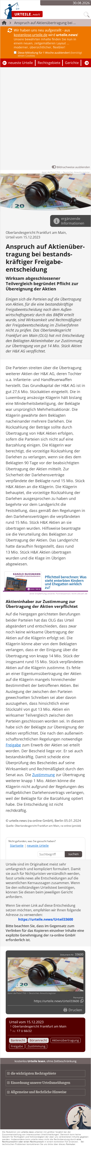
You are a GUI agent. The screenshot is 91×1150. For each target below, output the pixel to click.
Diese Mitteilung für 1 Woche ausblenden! (50, 54)
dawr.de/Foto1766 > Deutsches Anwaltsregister (66, 172)
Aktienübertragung (65, 1040)
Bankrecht (18, 1040)
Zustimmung (37, 1046)
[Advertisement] (45, 117)
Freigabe (17, 1046)
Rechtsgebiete (49, 62)
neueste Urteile (20, 62)
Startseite (16, 846)
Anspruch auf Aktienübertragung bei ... (45, 22)
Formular (70, 1144)
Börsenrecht (38, 1040)
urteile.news (27, 1131)
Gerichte (72, 62)
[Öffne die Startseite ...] (34, 10)
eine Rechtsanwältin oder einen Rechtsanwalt (41, 1140)
